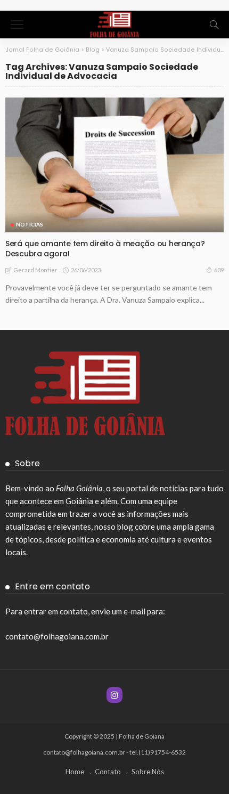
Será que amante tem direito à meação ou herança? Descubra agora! (105, 248)
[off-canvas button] (17, 24)
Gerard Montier (35, 269)
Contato (108, 771)
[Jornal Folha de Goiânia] (114, 23)
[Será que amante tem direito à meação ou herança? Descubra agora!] (114, 165)
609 (219, 269)
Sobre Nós (148, 771)
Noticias (29, 224)
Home (75, 771)
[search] (214, 24)
